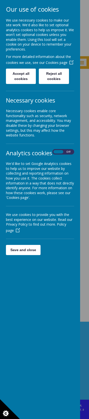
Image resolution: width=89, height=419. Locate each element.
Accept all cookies (21, 76)
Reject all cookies (54, 76)
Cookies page (56, 62)
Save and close (23, 250)
